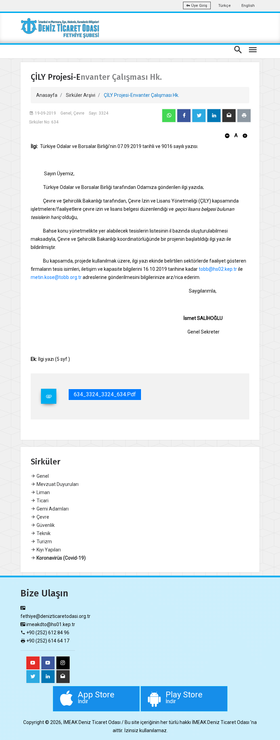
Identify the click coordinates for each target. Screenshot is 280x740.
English (248, 5)
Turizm (44, 541)
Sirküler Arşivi (80, 95)
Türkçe (224, 5)
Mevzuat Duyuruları (57, 484)
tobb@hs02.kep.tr (218, 269)
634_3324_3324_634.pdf (105, 394)
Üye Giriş (198, 5)
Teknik (43, 533)
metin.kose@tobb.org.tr (56, 277)
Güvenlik (45, 525)
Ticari (42, 500)
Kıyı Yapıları (48, 549)
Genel (42, 476)
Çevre (42, 517)
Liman (43, 492)
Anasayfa (46, 95)
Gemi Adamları (52, 509)
